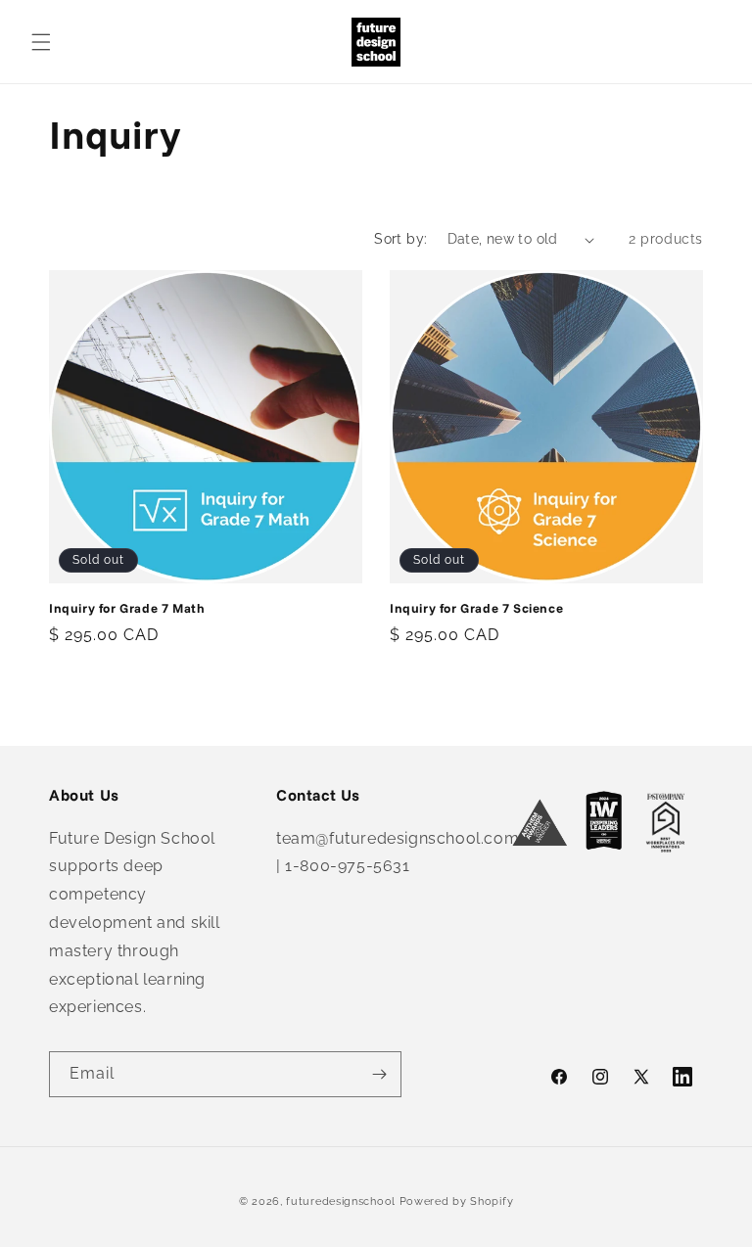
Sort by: (400, 239)
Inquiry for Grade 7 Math (127, 608)
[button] (41, 42)
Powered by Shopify (457, 1201)
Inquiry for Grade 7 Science (476, 608)
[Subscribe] (378, 1074)
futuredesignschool (341, 1201)
